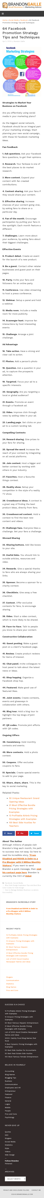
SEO (6, 1135)
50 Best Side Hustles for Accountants (20, 1050)
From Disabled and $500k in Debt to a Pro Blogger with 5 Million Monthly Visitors (22, 911)
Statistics (10, 984)
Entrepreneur (10, 1091)
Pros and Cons (12, 990)
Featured (8, 1094)
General (8, 1101)
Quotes (8, 1132)
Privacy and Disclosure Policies (16, 1190)
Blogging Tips (10, 1078)
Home (4, 20)
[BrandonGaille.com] (22, 5)
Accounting (9, 1071)
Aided (28, 876)
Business (8, 1081)
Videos (7, 1151)
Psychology (9, 1117)
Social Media (14, 20)
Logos (7, 1104)
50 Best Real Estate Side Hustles (18, 1053)
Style (7, 1148)
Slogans (9, 977)
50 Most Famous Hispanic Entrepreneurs (21, 1023)
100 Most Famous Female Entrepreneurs (21, 1057)
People (8, 1111)
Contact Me (36, 1190)
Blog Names (11, 987)
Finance (8, 1097)
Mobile (7, 1107)
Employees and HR (13, 1088)
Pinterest (8, 1164)
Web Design (10, 1155)
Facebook (24, 20)
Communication (12, 980)
